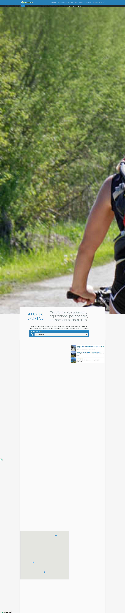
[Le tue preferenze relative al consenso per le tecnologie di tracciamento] (1, 459)
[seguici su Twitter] (74, 6)
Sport (22, 6)
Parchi (42, 6)
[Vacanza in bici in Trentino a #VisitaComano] (73, 354)
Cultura (48, 6)
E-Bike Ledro (79, 359)
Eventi (60, 6)
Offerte (65, 6)
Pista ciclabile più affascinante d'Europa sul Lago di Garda (90, 347)
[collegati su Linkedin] (70, 6)
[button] (44, 572)
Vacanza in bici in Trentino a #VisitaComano (88, 352)
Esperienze (54, 6)
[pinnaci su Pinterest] (80, 6)
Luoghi (76, 2)
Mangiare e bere (15, 6)
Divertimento (36, 6)
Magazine (96, 2)
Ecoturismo (61, 2)
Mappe (81, 2)
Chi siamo (54, 2)
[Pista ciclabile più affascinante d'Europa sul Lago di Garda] (73, 348)
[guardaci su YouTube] (76, 6)
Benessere (28, 6)
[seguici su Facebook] (72, 6)
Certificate (69, 2)
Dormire (7, 6)
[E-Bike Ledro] (73, 360)
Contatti (89, 2)
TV (84, 2)
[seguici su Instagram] (78, 6)
